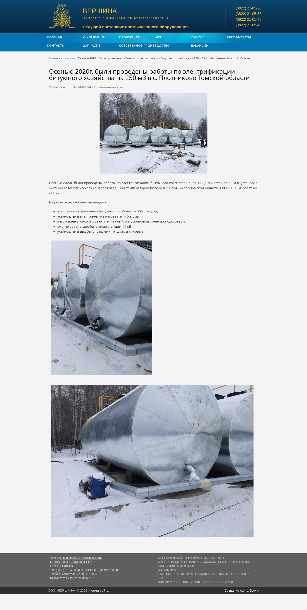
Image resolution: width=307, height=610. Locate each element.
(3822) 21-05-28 (66, 570)
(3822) (248, 8)
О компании (94, 37)
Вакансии (200, 45)
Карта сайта (99, 590)
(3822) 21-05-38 (87, 570)
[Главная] (62, 16)
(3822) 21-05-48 (109, 570)
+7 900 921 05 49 (87, 574)
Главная (54, 37)
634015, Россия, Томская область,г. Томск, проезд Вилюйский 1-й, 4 (76, 559)
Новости (69, 58)
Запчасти (91, 45)
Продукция (129, 37)
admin (120, 87)
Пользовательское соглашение (70, 578)
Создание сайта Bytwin (242, 590)
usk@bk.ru (66, 566)
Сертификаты (239, 37)
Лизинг (198, 37)
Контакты (56, 45)
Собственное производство (144, 45)
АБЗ (158, 37)
